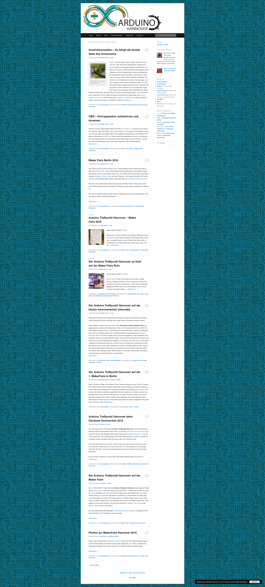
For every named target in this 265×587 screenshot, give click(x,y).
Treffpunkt (129, 464)
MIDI (145, 360)
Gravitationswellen (132, 105)
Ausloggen (132, 577)
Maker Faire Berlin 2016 (103, 160)
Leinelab (120, 431)
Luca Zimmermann (163, 95)
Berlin (123, 407)
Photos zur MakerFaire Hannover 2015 (113, 532)
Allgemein (102, 294)
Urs (158, 104)
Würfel (91, 505)
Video (131, 149)
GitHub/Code (129, 35)
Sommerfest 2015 (140, 431)
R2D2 (142, 294)
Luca (158, 118)
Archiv (106, 35)
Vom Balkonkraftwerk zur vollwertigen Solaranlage (165, 129)
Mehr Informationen (241, 582)
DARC (114, 325)
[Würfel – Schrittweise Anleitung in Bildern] (159, 73)
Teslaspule (92, 362)
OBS (122, 149)
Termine (98, 35)
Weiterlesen (127, 100)
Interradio (141, 333)
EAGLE (106, 136)
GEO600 (113, 65)
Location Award (106, 176)
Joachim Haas (161, 90)
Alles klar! (255, 582)
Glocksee (130, 431)
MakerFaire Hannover (114, 541)
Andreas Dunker (116, 380)
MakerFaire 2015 (134, 556)
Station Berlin (100, 171)
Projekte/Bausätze (116, 35)
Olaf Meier (160, 99)
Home (91, 35)
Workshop (136, 464)
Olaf (112, 57)
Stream (127, 149)
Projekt (108, 360)
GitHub (159, 86)
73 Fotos (124, 230)
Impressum (139, 35)
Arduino (135, 360)
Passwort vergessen (139, 573)
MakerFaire (124, 556)
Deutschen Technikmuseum (137, 179)
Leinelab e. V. (120, 97)
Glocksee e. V (137, 434)
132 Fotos (124, 274)
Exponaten (143, 493)
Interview (124, 206)
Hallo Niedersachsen (121, 510)
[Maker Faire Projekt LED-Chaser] (159, 57)
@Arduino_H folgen (162, 44)
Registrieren (123, 573)
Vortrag (132, 97)
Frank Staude (161, 84)
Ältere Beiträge (94, 565)
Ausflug (130, 294)
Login (130, 573)
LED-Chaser (138, 503)
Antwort (99, 362)
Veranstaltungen (104, 105)
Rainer (159, 101)
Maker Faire (130, 206)
